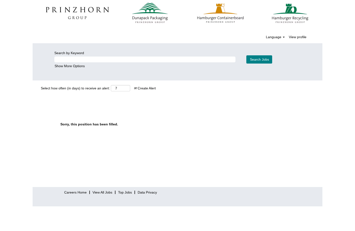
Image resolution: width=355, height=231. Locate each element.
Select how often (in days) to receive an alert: (75, 88)
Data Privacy (147, 192)
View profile (297, 37)
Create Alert (146, 88)
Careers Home (75, 192)
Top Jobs (125, 192)
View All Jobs (102, 192)
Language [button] (274, 37)
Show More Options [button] (70, 66)
